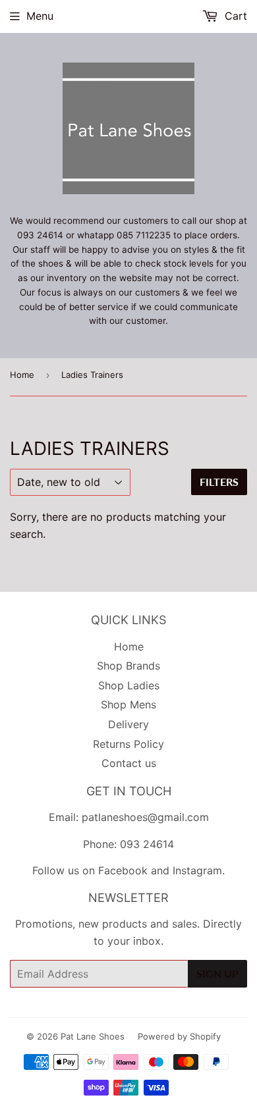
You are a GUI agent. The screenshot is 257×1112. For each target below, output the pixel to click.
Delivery (128, 724)
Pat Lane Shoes (93, 1036)
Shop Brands (128, 665)
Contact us (128, 763)
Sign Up (217, 973)
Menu (39, 15)
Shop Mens (128, 704)
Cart (234, 15)
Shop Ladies (128, 685)
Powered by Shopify (179, 1036)
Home (22, 374)
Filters (219, 481)
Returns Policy (128, 744)
